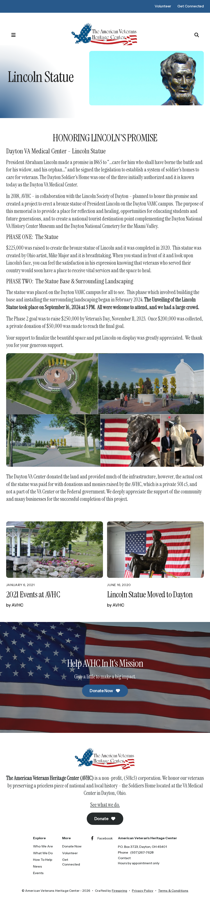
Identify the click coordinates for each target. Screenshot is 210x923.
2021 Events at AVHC (33, 594)
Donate (101, 818)
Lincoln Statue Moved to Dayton (150, 594)
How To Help (42, 859)
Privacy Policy (142, 891)
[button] (9, 35)
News (37, 866)
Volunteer (163, 6)
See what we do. (105, 804)
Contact (124, 858)
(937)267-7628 (142, 852)
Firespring (119, 891)
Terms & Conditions (173, 891)
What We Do (43, 853)
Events (38, 873)
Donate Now (102, 690)
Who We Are (43, 846)
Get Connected (190, 6)
